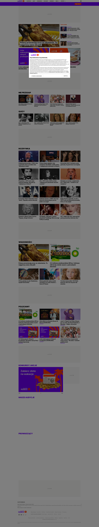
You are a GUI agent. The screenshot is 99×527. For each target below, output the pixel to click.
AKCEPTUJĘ (66, 75)
